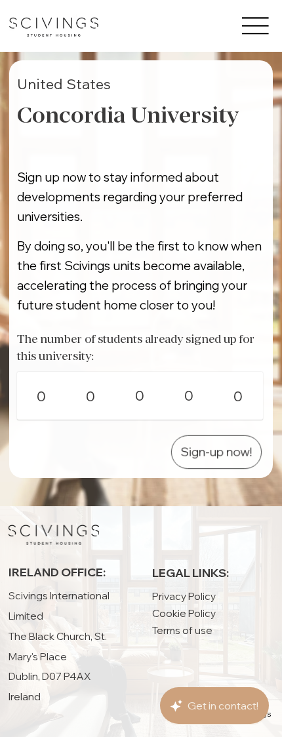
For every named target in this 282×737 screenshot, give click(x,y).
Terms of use (182, 630)
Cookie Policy (184, 613)
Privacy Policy (184, 596)
